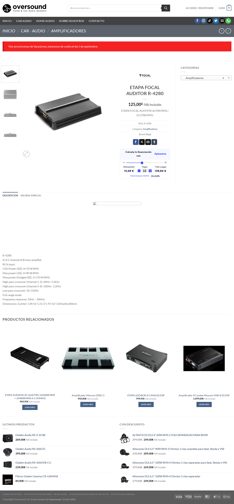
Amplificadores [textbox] (204, 77)
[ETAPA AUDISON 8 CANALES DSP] (146, 358)
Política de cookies (123, 494)
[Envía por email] (148, 142)
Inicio (7, 20)
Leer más (30, 407)
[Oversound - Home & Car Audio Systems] (24, 8)
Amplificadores (68, 30)
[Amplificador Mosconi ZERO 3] (88, 358)
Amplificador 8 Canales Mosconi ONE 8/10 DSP (204, 395)
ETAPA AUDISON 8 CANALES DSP (146, 395)
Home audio (45, 20)
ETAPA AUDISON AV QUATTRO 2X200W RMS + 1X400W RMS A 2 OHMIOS (30, 397)
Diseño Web (69, 499)
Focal (148, 134)
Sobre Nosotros (71, 20)
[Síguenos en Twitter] (216, 21)
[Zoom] (26, 154)
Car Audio (24, 20)
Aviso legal (60, 494)
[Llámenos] (228, 21)
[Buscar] (166, 8)
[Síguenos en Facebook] (197, 21)
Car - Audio (33, 30)
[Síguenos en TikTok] (210, 21)
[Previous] (28, 111)
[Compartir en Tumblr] (154, 142)
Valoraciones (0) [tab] (30, 195)
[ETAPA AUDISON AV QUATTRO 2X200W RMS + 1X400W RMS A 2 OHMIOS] (30, 358)
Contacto (96, 20)
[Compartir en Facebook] (136, 142)
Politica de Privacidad (38, 494)
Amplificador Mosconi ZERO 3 (88, 395)
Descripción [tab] (10, 195)
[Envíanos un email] (222, 21)
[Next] (108, 111)
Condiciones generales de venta (89, 494)
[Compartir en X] (142, 142)
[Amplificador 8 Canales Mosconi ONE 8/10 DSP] (204, 358)
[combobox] (206, 77)
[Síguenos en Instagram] (203, 21)
